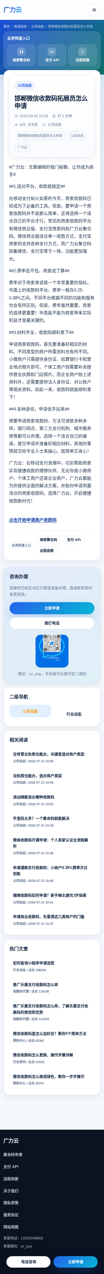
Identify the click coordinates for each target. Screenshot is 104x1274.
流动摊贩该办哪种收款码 (33, 800)
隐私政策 (10, 1203)
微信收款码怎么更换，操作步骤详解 (43, 1058)
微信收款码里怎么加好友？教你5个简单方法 (49, 1036)
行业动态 (73, 714)
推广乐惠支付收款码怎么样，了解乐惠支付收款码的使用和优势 (50, 1012)
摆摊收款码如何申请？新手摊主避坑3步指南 (49, 898)
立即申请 (52, 608)
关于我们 (10, 1191)
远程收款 (47, 551)
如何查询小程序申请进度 (33, 966)
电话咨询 (28, 1262)
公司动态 (37, 26)
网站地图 (10, 1227)
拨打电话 (52, 623)
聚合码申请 (12, 1154)
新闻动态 (20, 26)
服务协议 (10, 1215)
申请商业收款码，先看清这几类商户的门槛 (48, 919)
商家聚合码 (48, 540)
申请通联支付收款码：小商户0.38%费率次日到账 (50, 874)
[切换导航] (94, 9)
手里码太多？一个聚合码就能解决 (41, 821)
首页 (6, 26)
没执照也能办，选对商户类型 (37, 779)
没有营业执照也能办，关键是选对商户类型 (48, 757)
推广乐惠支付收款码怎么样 (35, 987)
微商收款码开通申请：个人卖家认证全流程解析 (50, 846)
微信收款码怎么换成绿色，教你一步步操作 (48, 1079)
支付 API (74, 540)
